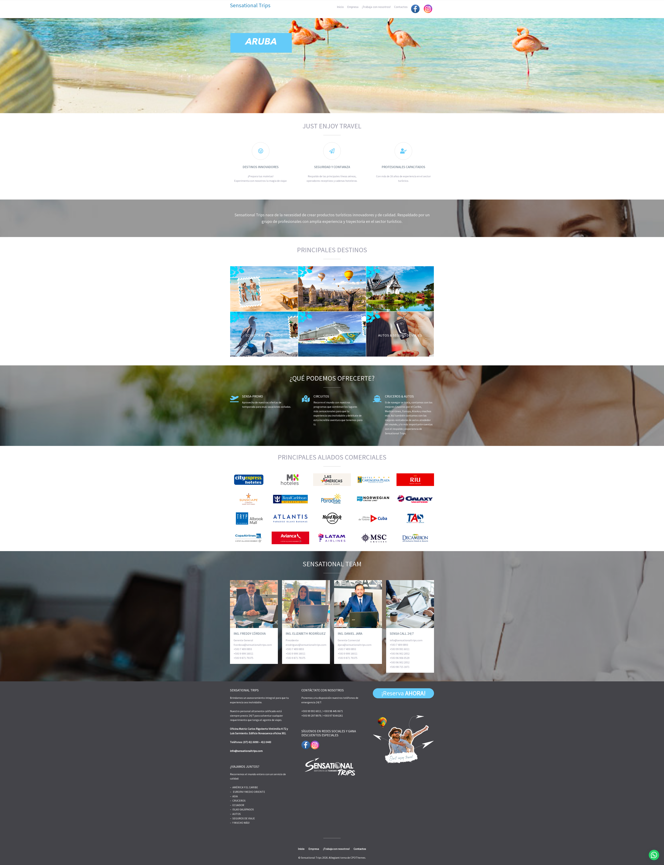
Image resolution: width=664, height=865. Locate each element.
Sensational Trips (250, 5)
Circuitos (321, 396)
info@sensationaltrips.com (246, 751)
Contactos (401, 7)
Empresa (352, 7)
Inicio (340, 7)
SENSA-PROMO (252, 396)
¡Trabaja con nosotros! (376, 7)
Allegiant (334, 857)
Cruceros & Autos (399, 396)
